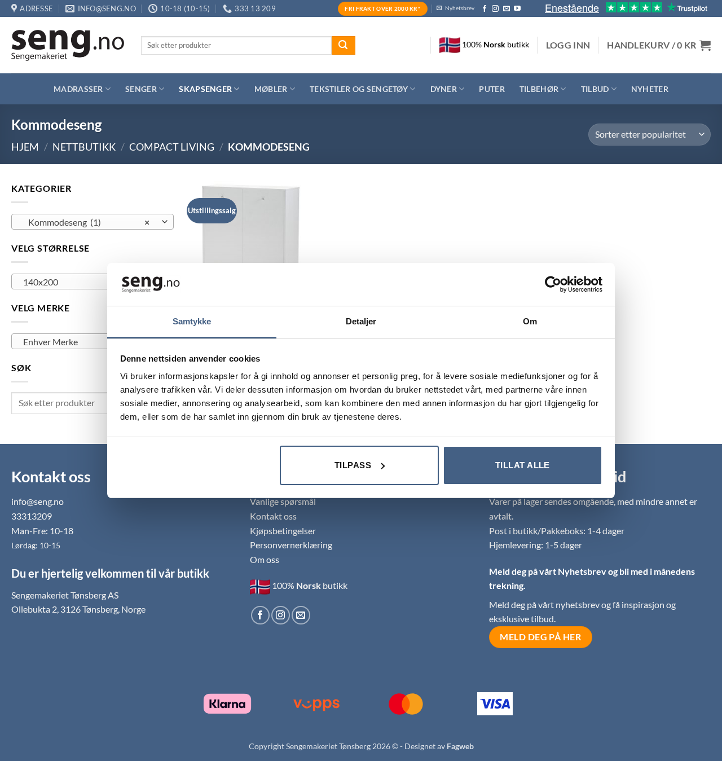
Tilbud (595, 89)
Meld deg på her (540, 637)
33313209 (31, 516)
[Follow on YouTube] (517, 9)
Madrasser (78, 89)
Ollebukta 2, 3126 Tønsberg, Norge (78, 609)
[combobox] (92, 222)
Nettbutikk (84, 146)
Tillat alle (522, 465)
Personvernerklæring (291, 544)
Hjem (25, 146)
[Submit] (343, 45)
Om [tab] (530, 321)
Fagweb (460, 746)
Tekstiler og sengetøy (359, 89)
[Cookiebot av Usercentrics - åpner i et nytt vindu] (553, 284)
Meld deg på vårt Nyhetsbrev (548, 571)
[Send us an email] (506, 9)
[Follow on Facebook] (484, 9)
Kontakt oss (273, 516)
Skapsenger (205, 89)
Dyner (443, 89)
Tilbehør (539, 89)
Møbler (271, 89)
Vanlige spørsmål (283, 501)
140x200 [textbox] (86, 282)
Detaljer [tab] (361, 321)
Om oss (264, 559)
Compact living (171, 146)
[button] (568, 45)
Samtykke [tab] (192, 321)
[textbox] (90, 342)
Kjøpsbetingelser (283, 530)
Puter (491, 89)
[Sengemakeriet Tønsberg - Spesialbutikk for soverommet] (67, 45)
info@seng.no (37, 501)
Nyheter (649, 89)
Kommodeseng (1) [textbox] (86, 222)
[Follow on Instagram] (495, 9)
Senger (141, 89)
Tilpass (352, 465)
